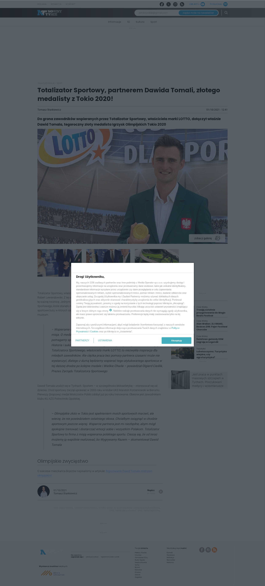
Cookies (94, 331)
